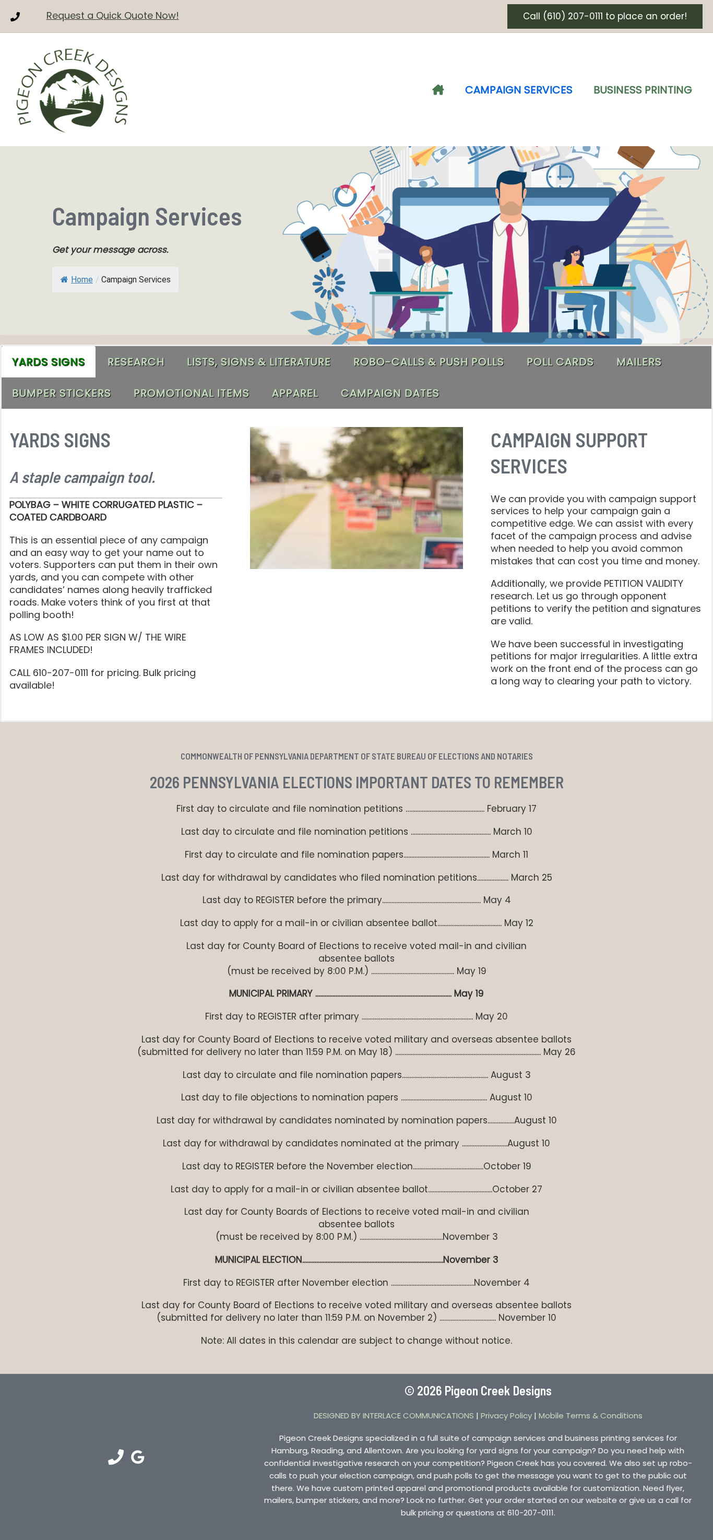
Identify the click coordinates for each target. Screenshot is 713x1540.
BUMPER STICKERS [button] (61, 393)
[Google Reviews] (138, 1457)
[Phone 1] (15, 16)
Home (82, 280)
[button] (605, 16)
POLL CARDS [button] (560, 361)
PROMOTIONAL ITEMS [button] (191, 393)
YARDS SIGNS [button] (48, 361)
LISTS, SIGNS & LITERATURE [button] (259, 361)
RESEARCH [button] (136, 361)
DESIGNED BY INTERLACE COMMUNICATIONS (394, 1415)
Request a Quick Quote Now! (112, 15)
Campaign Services (519, 89)
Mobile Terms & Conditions (591, 1415)
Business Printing (642, 89)
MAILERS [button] (639, 361)
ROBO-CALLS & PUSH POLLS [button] (428, 361)
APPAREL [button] (295, 393)
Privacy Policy (506, 1415)
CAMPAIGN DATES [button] (390, 393)
